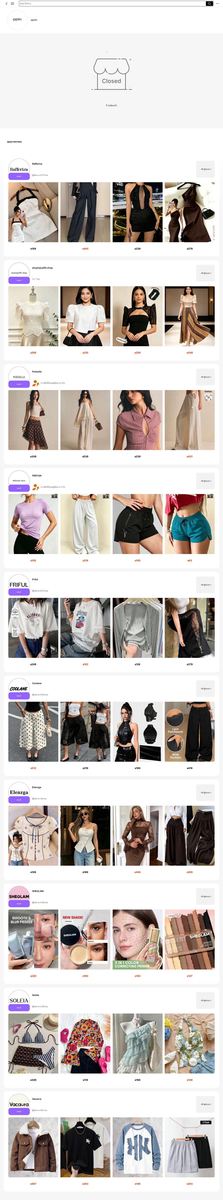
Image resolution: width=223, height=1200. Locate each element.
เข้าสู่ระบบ (205, 169)
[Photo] (19, 169)
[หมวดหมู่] (12, 3)
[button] (6, 3)
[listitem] (111, 206)
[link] (17, 20)
